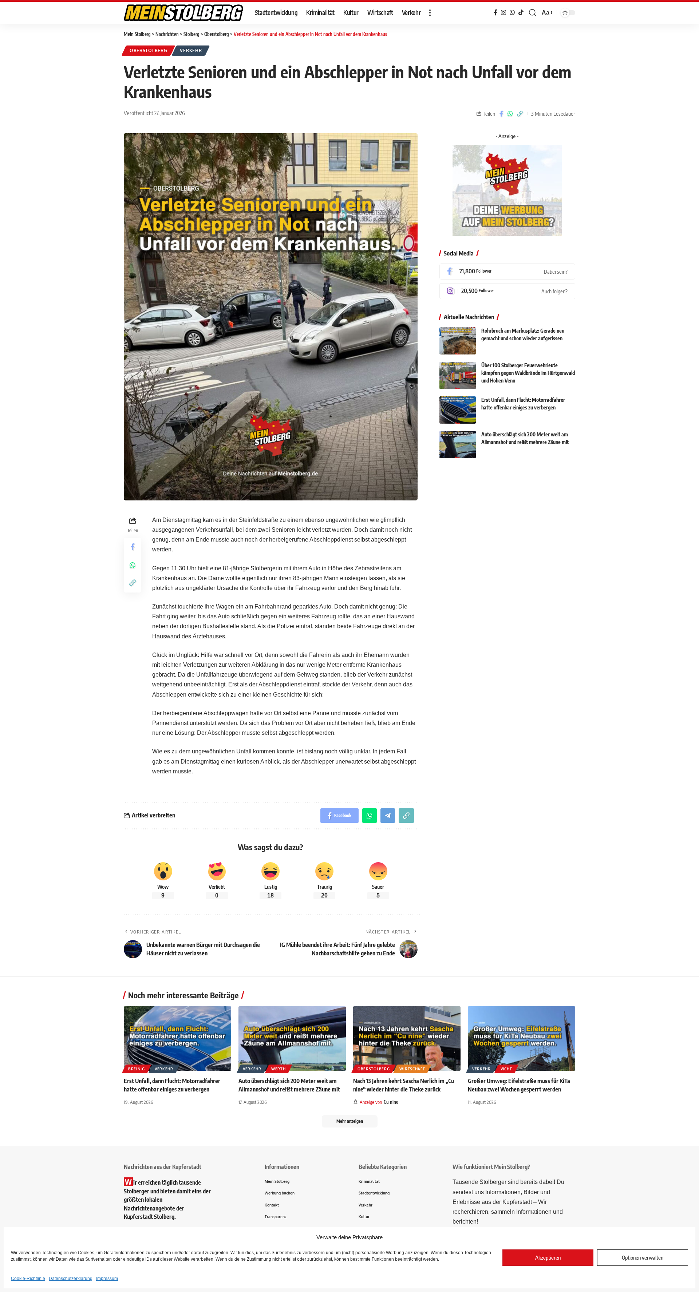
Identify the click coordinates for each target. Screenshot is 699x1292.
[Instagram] (507, 291)
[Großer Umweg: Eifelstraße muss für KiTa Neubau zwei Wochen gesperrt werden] (521, 1038)
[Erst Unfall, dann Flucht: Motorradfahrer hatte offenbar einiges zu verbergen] (457, 410)
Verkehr (191, 50)
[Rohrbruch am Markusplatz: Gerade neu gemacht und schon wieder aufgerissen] (457, 340)
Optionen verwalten (642, 1257)
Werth (278, 1069)
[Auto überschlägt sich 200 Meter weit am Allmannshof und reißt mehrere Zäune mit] (457, 444)
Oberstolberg (148, 50)
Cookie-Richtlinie (28, 1278)
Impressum (107, 1278)
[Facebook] (507, 271)
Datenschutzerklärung (70, 1278)
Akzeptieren (548, 1257)
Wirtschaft (412, 1069)
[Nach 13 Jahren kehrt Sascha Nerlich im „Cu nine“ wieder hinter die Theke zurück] (407, 1038)
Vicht (506, 1069)
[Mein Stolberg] (183, 13)
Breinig (136, 1069)
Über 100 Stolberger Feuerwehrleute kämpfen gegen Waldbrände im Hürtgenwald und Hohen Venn (528, 373)
